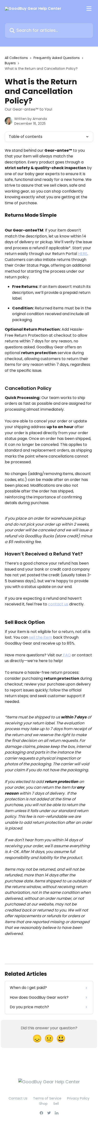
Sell (56, 1103)
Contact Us (18, 1098)
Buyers (10, 63)
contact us (58, 604)
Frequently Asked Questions (57, 57)
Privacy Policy (78, 1098)
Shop (43, 1103)
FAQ (66, 655)
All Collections (16, 57)
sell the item (40, 637)
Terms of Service (47, 1098)
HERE (82, 253)
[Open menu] (89, 8)
